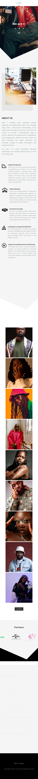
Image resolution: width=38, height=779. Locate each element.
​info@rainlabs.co (8, 697)
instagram (21, 763)
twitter (16, 763)
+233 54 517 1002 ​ (8, 700)
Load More (19, 609)
